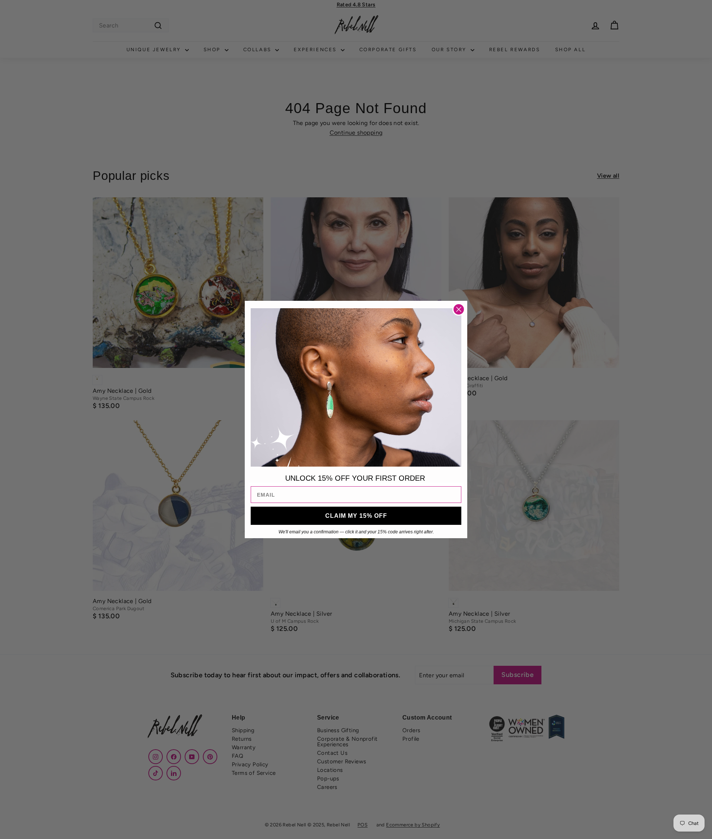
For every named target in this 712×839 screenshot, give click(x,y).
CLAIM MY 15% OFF (356, 516)
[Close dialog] (458, 309)
